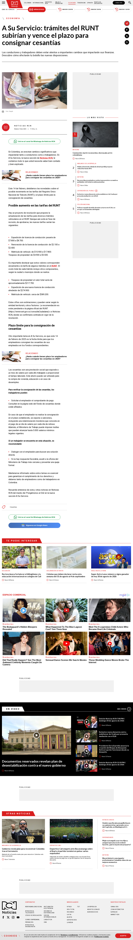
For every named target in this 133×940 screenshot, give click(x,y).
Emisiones (8, 9)
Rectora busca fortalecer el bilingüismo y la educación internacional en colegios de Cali (21, 575)
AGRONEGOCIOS (92, 912)
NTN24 (69, 907)
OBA (45, 922)
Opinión (90, 3)
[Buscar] (129, 2)
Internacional (38, 3)
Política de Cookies (101, 937)
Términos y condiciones (69, 935)
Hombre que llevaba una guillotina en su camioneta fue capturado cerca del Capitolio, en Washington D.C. (116, 825)
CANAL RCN (118, 2)
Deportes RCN (48, 2)
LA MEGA (70, 922)
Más (121, 709)
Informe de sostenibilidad (49, 912)
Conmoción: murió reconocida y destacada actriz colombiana (92, 154)
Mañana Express (39, 9)
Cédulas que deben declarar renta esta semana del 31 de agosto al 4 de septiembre (65, 575)
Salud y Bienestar (58, 2)
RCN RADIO (70, 912)
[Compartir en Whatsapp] (127, 42)
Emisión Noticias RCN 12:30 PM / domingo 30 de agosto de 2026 (112, 764)
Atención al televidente (29, 912)
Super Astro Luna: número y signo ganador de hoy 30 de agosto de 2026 (110, 575)
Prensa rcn (29, 922)
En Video (13, 709)
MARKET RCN (115, 914)
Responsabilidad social (33, 907)
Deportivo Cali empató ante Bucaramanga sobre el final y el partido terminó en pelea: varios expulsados (71, 851)
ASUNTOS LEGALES (93, 909)
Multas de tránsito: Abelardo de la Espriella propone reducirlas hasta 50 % (94, 167)
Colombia (27, 3)
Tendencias (81, 3)
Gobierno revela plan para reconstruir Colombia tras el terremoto (23, 850)
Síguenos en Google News (36, 525)
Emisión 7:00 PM (96, 9)
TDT (78, 907)
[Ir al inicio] (14, 4)
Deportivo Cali (55, 845)
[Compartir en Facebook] (127, 30)
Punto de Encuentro (98, 2)
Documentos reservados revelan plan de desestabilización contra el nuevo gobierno (34, 763)
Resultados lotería (98, 571)
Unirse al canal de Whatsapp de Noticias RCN (36, 141)
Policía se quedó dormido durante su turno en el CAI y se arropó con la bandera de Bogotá (96, 208)
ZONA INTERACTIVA (117, 909)
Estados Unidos (108, 820)
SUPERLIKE (114, 912)
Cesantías (13, 507)
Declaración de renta (54, 571)
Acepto (123, 936)
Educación (6, 571)
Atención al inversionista (30, 925)
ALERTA (69, 917)
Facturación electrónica (48, 907)
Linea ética (48, 919)
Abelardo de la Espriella (86, 163)
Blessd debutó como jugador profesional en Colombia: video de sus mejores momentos (116, 860)
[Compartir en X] (127, 36)
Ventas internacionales (50, 916)
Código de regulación (33, 915)
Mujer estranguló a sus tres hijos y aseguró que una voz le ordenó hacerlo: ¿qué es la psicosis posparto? (116, 843)
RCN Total (71, 909)
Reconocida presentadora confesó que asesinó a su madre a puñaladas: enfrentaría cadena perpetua (97, 181)
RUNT (54, 266)
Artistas (76, 150)
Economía (72, 3)
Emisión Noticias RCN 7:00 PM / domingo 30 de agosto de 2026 (112, 720)
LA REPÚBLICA (92, 907)
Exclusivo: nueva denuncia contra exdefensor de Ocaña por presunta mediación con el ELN (97, 195)
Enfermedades (107, 837)
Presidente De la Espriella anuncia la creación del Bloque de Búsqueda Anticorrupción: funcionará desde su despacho (114, 749)
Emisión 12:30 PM (67, 9)
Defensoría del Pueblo (85, 191)
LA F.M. (69, 914)
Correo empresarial (32, 919)
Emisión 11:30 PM (124, 9)
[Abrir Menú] (3, 3)
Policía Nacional (83, 204)
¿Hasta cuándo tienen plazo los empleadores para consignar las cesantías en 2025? (46, 176)
